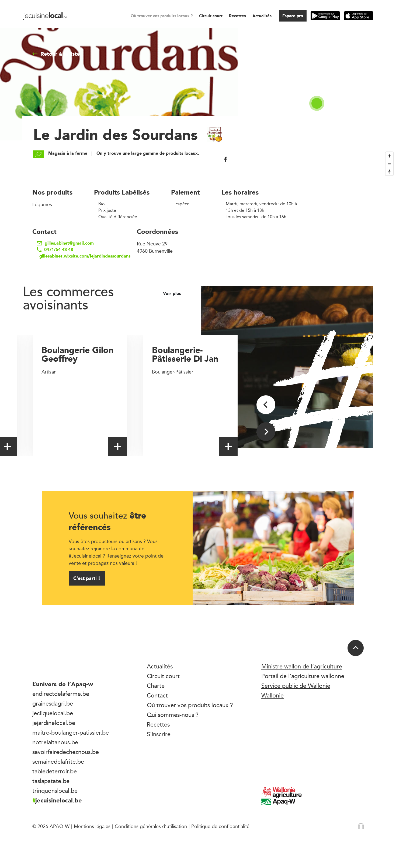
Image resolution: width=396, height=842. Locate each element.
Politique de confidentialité (220, 826)
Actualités (262, 16)
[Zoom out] (389, 164)
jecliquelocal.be (52, 713)
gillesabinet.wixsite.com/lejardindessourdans (77, 256)
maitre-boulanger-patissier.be (70, 732)
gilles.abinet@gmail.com (69, 243)
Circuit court (211, 16)
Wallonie (272, 695)
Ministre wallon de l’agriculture (301, 666)
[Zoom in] (389, 156)
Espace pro (292, 15)
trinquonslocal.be (55, 790)
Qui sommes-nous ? (173, 714)
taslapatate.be (51, 780)
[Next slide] (265, 431)
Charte (156, 685)
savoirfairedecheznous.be (65, 751)
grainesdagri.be (52, 703)
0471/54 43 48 (58, 249)
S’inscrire (159, 734)
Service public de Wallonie (295, 685)
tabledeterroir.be (54, 771)
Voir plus (172, 293)
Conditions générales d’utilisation (151, 826)
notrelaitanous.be (55, 742)
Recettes (237, 16)
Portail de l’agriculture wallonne (302, 676)
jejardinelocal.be (53, 722)
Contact (157, 695)
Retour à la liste (60, 54)
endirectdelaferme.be (60, 693)
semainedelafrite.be (58, 761)
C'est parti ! (86, 578)
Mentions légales (92, 826)
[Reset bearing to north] (389, 171)
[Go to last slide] (265, 404)
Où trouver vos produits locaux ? (162, 16)
